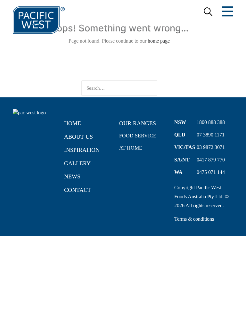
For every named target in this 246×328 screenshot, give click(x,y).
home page (159, 41)
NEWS (72, 176)
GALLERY (77, 163)
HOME (72, 123)
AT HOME (130, 148)
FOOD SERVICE (137, 135)
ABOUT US (78, 137)
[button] (183, 88)
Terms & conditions (194, 219)
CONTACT (77, 190)
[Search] (119, 88)
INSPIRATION (82, 150)
